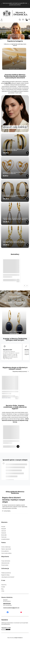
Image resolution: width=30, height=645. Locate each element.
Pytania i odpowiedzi (6, 549)
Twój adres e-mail (6, 627)
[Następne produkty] (27, 285)
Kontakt (3, 587)
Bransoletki (3, 535)
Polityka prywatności (6, 572)
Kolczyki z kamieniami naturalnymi (14, 332)
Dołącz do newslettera (8, 629)
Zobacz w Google (19, 477)
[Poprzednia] (1, 4)
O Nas (2, 591)
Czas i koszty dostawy (6, 553)
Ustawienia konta (5, 563)
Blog (2, 589)
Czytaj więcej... (7, 511)
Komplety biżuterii (5, 539)
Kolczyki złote (14, 69)
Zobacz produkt (18, 446)
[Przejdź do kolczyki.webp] (14, 322)
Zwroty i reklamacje (5, 547)
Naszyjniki (3, 528)
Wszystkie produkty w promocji (20, 371)
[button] (14, 523)
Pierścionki (3, 537)
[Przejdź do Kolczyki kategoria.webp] (14, 59)
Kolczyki (3, 526)
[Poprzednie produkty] (24, 285)
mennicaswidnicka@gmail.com (11, 607)
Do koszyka (27, 152)
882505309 (7, 604)
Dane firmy (3, 584)
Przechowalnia (4, 565)
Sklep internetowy (14, 637)
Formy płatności (5, 551)
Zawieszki (3, 533)
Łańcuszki (3, 530)
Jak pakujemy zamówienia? (7, 577)
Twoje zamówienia (5, 561)
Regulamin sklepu (5, 575)
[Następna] (28, 4)
